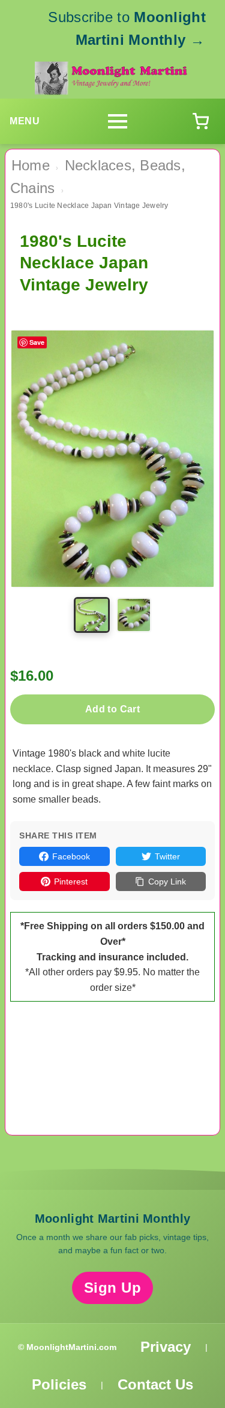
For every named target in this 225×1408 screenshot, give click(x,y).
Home (30, 165)
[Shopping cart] (200, 121)
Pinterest (71, 881)
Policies (59, 1384)
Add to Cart (112, 709)
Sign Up (113, 1288)
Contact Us (155, 1384)
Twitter (167, 856)
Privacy (165, 1347)
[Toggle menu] (118, 121)
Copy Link (167, 881)
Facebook (71, 856)
